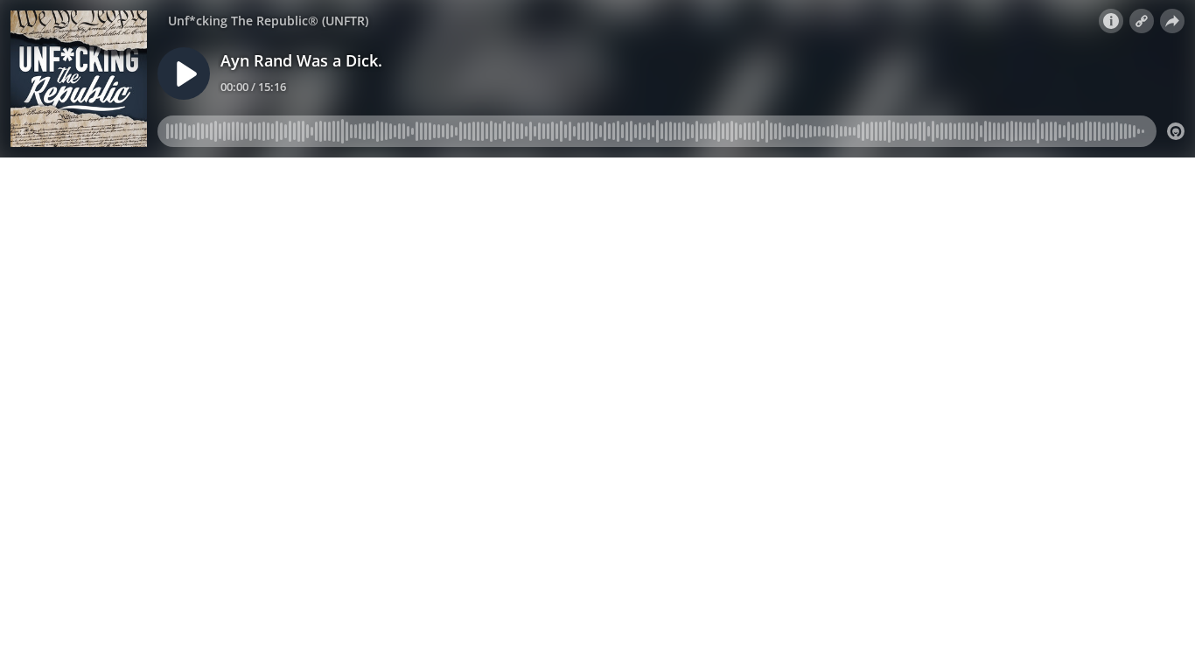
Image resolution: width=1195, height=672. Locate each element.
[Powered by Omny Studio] (1176, 131)
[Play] (183, 73)
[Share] (1172, 21)
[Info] (1111, 21)
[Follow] (1141, 21)
